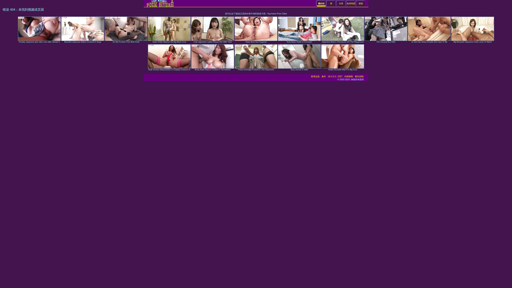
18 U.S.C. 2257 (335, 76)
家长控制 (359, 76)
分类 (341, 3)
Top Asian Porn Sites (277, 14)
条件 (324, 76)
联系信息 (315, 76)
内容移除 (348, 76)
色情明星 (351, 3)
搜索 (361, 3)
